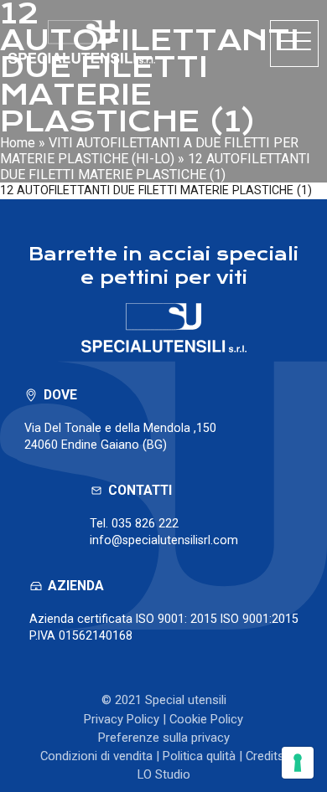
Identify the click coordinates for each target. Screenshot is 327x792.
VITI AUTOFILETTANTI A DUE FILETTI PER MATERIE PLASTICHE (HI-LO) (149, 151)
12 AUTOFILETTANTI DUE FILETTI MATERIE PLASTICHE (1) (156, 190)
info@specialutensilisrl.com (164, 540)
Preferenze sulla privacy (164, 737)
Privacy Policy (121, 719)
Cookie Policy (206, 719)
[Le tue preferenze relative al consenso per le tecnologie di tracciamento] (298, 763)
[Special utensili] (81, 42)
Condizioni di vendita (96, 756)
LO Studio (164, 774)
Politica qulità (199, 756)
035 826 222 (145, 523)
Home (17, 143)
